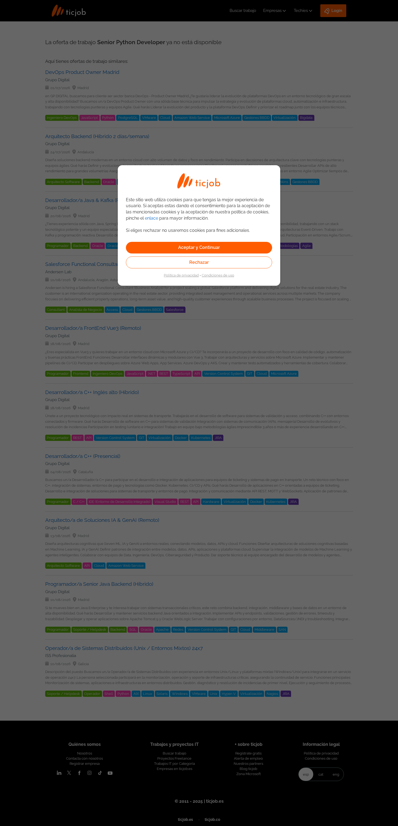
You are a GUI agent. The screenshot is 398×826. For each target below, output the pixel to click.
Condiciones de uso (218, 275)
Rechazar (199, 262)
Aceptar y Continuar (199, 247)
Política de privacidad (181, 275)
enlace (151, 218)
